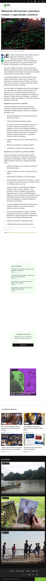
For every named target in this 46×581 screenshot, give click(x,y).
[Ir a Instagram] (38, 1)
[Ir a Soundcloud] (36, 574)
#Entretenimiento (7, 229)
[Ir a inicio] (7, 5)
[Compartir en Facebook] (2, 55)
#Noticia (5, 227)
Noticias (5, 232)
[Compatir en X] (2, 58)
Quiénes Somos (34, 571)
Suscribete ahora (23, 344)
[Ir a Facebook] (22, 574)
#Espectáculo (33, 227)
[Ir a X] (25, 574)
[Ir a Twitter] (31, 1)
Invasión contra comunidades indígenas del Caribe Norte (16, 526)
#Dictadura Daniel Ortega (13, 227)
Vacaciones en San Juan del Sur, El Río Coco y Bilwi (15, 561)
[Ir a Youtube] (35, 1)
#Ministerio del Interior (24, 227)
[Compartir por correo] (2, 63)
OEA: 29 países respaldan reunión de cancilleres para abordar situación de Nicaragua (10, 428)
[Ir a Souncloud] (42, 1)
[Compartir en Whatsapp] (2, 60)
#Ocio (13, 229)
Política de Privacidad (20, 571)
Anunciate (28, 571)
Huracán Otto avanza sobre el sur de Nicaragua (14, 492)
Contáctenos (11, 571)
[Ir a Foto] (23, 33)
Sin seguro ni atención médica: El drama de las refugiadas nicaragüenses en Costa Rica (22, 393)
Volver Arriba (40, 579)
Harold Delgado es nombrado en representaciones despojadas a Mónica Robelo (33, 428)
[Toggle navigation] (2, 5)
